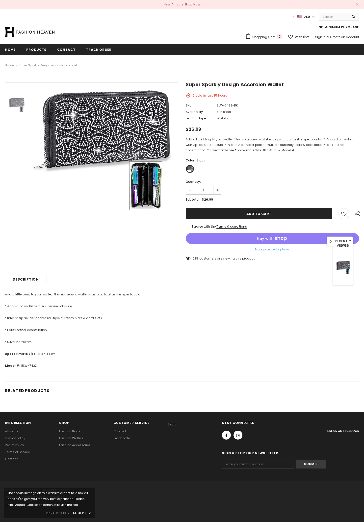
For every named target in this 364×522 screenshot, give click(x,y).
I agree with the (204, 226)
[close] (357, 4)
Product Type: (196, 118)
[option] (103, 149)
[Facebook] (226, 435)
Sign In (320, 37)
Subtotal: (193, 199)
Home (9, 65)
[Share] (356, 213)
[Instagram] (238, 435)
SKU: (189, 105)
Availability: (195, 112)
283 (196, 258)
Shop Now (192, 4)
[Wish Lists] (343, 213)
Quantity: (193, 182)
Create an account (344, 37)
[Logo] (29, 32)
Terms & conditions (231, 226)
